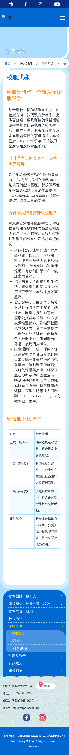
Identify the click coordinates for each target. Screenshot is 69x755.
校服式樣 (18, 633)
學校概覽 (15, 626)
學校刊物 (15, 671)
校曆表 (16, 641)
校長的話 (15, 619)
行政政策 (15, 663)
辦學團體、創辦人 (22, 596)
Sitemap (9, 735)
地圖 (47, 686)
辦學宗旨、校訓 (21, 611)
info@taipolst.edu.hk (25, 708)
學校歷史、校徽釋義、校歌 (29, 604)
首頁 (7, 63)
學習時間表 (20, 648)
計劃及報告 (17, 656)
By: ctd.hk (34, 746)
